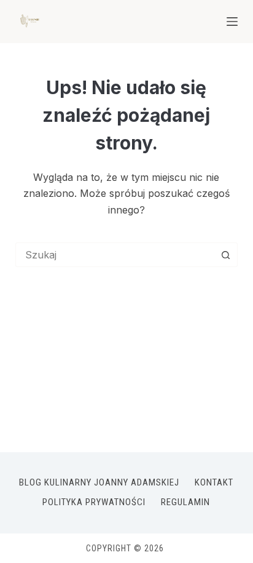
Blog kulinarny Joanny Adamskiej (99, 482)
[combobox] (115, 254)
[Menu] (232, 21)
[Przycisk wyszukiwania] (225, 254)
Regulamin (185, 502)
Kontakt (214, 482)
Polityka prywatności (94, 502)
